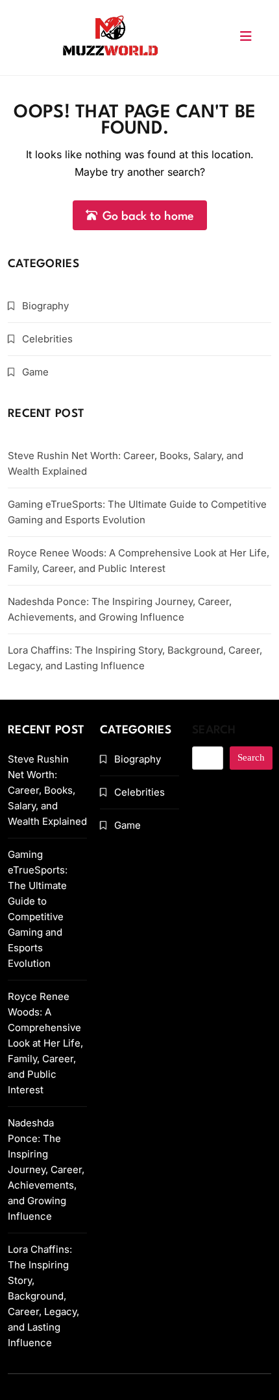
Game (35, 372)
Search (214, 730)
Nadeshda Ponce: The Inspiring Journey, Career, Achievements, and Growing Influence (46, 1169)
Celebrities (47, 339)
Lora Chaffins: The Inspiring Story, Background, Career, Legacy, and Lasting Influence (43, 1296)
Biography (45, 306)
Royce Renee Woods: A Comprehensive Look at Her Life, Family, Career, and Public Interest (45, 1043)
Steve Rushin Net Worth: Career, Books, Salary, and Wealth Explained (47, 790)
